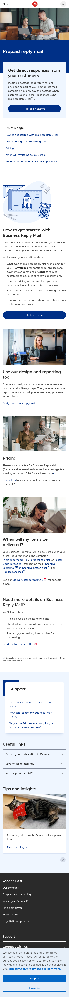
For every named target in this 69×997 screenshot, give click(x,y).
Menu (6, 4)
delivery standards (28, 579)
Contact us (9, 480)
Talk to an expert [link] (34, 108)
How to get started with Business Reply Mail (31, 134)
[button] (34, 127)
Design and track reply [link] (19, 403)
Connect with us (15, 947)
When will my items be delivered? (25, 154)
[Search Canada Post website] (63, 4)
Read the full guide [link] (18, 644)
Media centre (11, 914)
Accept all (34, 978)
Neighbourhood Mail (16, 559)
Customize (34, 988)
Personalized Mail (40, 559)
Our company (11, 887)
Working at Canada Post (17, 901)
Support (9, 936)
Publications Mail (14, 571)
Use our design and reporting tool (25, 141)
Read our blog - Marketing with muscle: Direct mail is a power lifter (33, 798)
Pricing (9, 148)
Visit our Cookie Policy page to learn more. (34, 968)
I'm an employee (13, 907)
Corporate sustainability (17, 894)
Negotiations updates (16, 921)
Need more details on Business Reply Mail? (31, 161)
